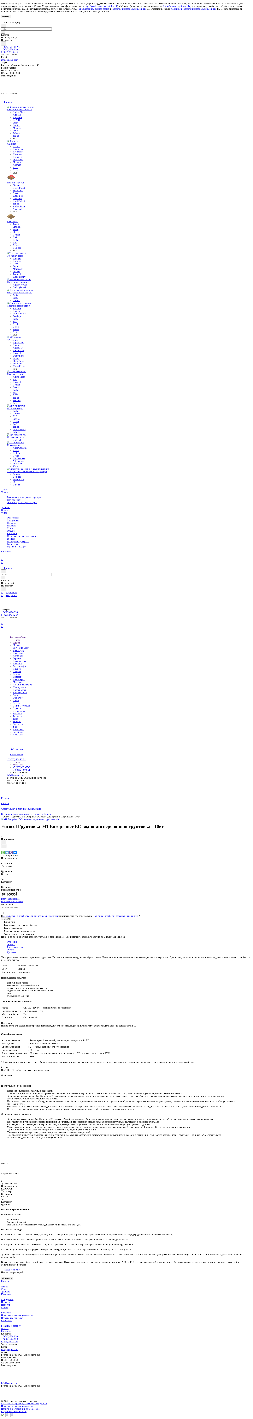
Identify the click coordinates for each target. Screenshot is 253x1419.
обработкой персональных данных (128, 9)
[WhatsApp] (3, 852)
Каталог (5, 1281)
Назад (17, 640)
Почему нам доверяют (18, 541)
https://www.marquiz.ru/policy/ (177, 6)
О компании (13, 517)
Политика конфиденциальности (23, 536)
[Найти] (3, 43)
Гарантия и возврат (16, 546)
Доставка (11, 952)
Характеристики (15, 947)
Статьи (10, 528)
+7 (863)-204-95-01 (10, 46)
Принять (6, 17)
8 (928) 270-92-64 (9, 52)
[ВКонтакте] (15, 852)
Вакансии (12, 533)
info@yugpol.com (9, 60)
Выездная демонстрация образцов (24, 497)
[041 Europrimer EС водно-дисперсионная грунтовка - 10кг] (31, 819)
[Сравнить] (3, 846)
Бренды (11, 539)
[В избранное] (3, 842)
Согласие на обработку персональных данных (24, 1403)
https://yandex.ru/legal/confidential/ (101, 6)
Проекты (11, 523)
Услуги (4, 1289)
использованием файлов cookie (93, 9)
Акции (4, 1286)
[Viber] (11, 852)
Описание (12, 942)
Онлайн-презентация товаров (22, 502)
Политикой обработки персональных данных (115, 916)
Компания (6, 1294)
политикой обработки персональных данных (193, 9)
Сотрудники (13, 520)
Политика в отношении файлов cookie (20, 1409)
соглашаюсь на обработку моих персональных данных (30, 916)
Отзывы (11, 531)
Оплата (10, 949)
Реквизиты (12, 544)
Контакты (6, 1331)
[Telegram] (7, 852)
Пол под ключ (14, 500)
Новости (11, 525)
